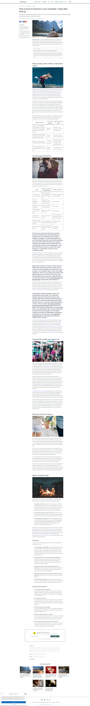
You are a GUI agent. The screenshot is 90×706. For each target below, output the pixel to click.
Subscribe (55, 636)
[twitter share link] (22, 21)
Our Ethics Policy (48, 702)
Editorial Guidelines (42, 702)
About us (33, 702)
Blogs (59, 702)
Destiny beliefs (49, 366)
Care (65, 1)
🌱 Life (49, 1)
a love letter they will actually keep (39, 289)
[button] (25, 693)
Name (31, 654)
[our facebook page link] (42, 699)
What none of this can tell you (25, 35)
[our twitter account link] (47, 699)
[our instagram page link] (44, 699)
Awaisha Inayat (22, 18)
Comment (32, 645)
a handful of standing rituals (52, 332)
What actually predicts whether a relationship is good (24, 28)
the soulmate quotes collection (46, 535)
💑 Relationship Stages (31, 6)
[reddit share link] (26, 21)
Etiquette (61, 1)
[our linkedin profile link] (49, 699)
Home (20, 6)
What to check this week (24, 37)
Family (40, 1)
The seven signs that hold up (25, 31)
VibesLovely (43, 704)
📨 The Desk (35, 1)
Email (31, 656)
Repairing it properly (42, 532)
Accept (14, 702)
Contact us (37, 702)
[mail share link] (24, 21)
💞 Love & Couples (24, 6)
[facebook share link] (20, 21)
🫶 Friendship (44, 1)
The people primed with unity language (40, 391)
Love (52, 1)
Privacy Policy (14, 704)
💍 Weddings (56, 1)
